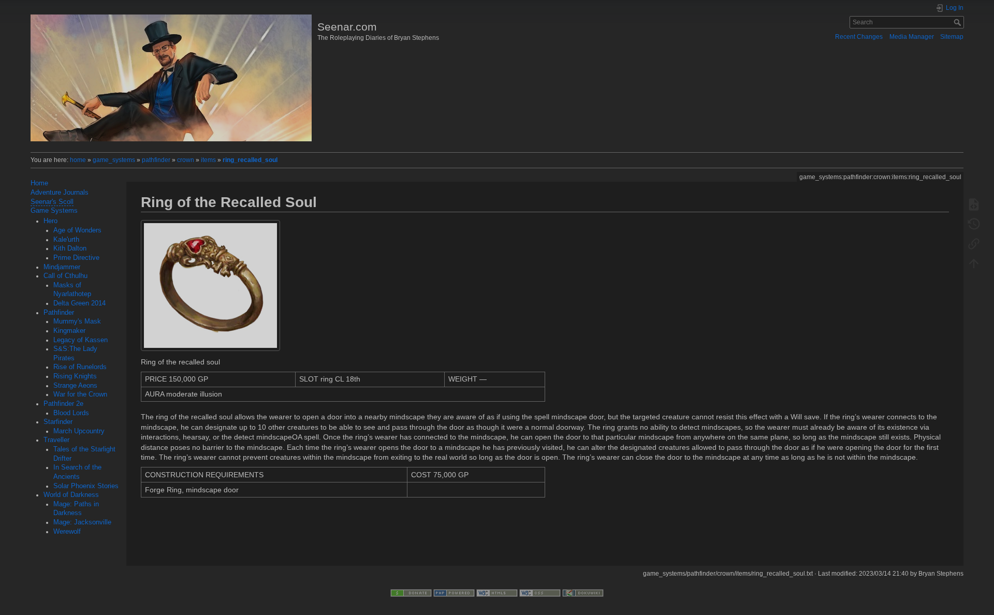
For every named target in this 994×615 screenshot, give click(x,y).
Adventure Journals (60, 192)
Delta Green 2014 (79, 303)
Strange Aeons (75, 385)
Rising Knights (75, 376)
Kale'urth (66, 239)
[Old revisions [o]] (974, 223)
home (78, 160)
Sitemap (951, 36)
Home (39, 183)
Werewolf (67, 531)
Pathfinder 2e (63, 403)
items (208, 160)
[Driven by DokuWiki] (583, 592)
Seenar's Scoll (52, 202)
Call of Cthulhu (65, 276)
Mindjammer (61, 267)
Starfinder (57, 422)
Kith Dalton (69, 248)
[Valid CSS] (540, 592)
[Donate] (411, 592)
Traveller (56, 440)
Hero (50, 221)
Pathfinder (58, 312)
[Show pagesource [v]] (974, 204)
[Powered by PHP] (454, 592)
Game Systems (54, 210)
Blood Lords (71, 413)
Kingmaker (69, 330)
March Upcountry (79, 431)
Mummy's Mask (77, 321)
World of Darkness (71, 495)
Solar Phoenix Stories (86, 486)
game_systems (114, 160)
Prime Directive (76, 257)
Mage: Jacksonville (82, 522)
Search (958, 22)
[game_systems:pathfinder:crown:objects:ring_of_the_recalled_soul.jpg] (210, 285)
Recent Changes (859, 36)
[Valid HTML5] (497, 592)
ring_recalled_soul (250, 160)
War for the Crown (80, 394)
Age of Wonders (77, 230)
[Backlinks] (974, 243)
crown (185, 160)
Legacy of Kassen (80, 340)
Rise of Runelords (80, 367)
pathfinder (156, 160)
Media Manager (911, 36)
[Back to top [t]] (974, 263)
